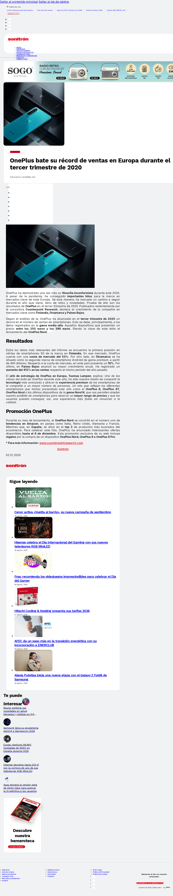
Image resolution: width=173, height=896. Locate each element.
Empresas (20, 49)
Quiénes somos (53, 870)
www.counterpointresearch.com (61, 443)
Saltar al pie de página (54, 1)
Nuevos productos (25, 52)
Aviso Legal (97, 870)
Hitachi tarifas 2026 (84, 10)
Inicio (18, 47)
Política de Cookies (100, 874)
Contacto (50, 876)
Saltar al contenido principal (19, 1)
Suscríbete (51, 874)
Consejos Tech (7, 876)
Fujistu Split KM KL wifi (105, 10)
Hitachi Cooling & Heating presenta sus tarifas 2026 (52, 611)
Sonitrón (63, 449)
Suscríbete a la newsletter (149, 883)
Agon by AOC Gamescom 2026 (58, 10)
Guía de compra (23, 50)
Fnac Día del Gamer (34, 10)
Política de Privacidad (101, 872)
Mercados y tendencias (26, 55)
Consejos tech (23, 54)
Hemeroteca (21, 59)
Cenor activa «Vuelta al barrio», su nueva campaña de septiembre (62, 512)
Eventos (5, 881)
